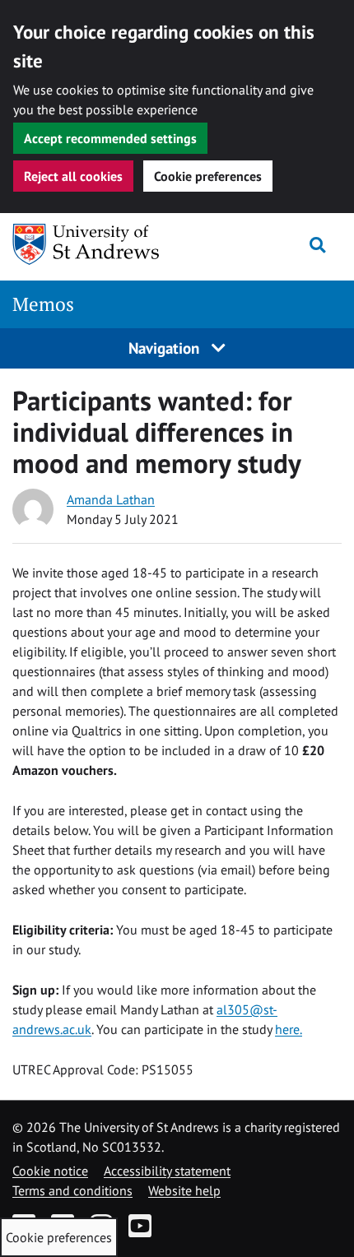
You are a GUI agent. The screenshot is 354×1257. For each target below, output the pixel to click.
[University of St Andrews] (96, 244)
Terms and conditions (72, 1190)
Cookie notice (50, 1170)
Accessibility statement (167, 1170)
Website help (184, 1190)
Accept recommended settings (110, 138)
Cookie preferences (208, 176)
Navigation (165, 347)
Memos (43, 304)
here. (288, 1029)
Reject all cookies (73, 176)
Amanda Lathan (111, 499)
